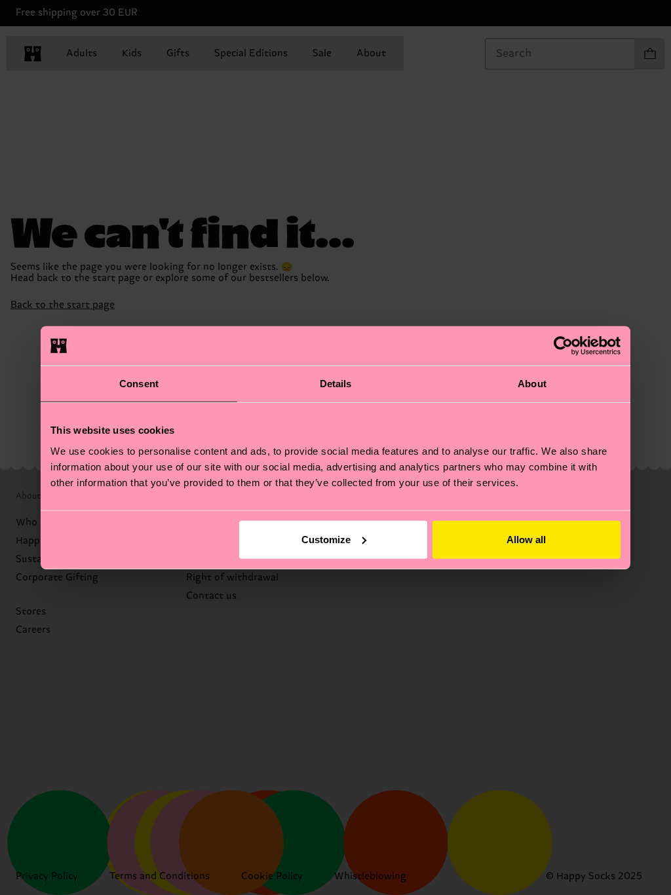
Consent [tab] (139, 383)
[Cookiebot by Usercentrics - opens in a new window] (563, 346)
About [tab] (532, 383)
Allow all (526, 538)
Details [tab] (336, 383)
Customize (326, 538)
